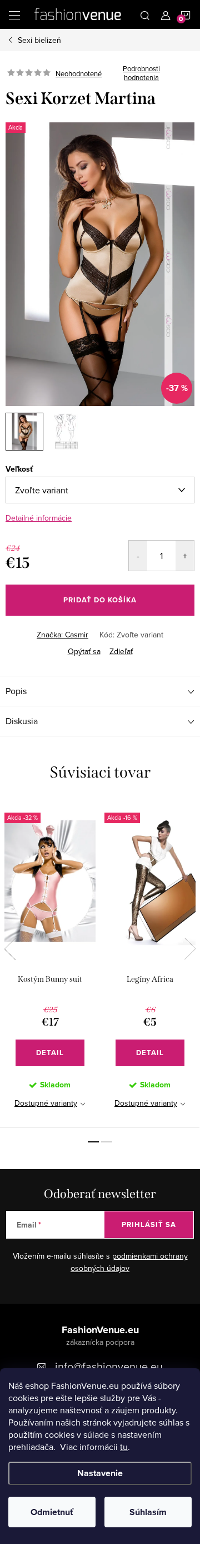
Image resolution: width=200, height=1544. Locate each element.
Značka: (62, 634)
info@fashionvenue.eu (109, 1366)
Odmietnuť (52, 1512)
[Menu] (14, 14)
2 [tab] (106, 1141)
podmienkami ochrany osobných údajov (129, 1262)
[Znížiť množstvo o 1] (138, 556)
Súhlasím (148, 1512)
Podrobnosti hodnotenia (141, 73)
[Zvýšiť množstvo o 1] (185, 556)
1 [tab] (93, 1141)
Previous (10, 949)
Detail (50, 1052)
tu (124, 1447)
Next (190, 949)
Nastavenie (100, 1473)
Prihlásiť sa (149, 1224)
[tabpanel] (50, 963)
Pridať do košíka (100, 600)
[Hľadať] (145, 14)
